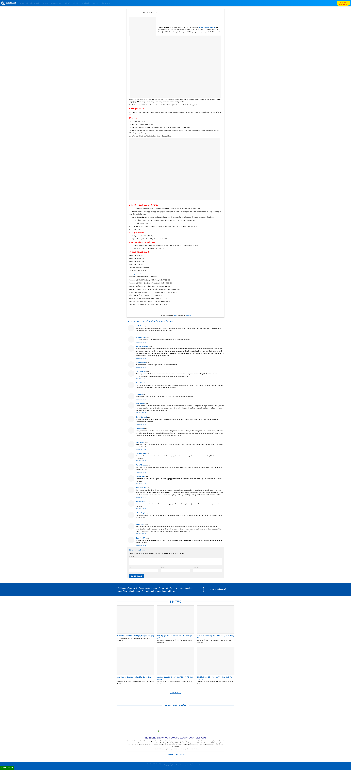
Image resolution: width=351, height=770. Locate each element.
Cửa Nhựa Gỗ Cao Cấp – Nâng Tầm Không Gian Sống (134, 678)
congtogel (139, 394)
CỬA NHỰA (45, 3)
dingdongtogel (141, 337)
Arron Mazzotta (141, 501)
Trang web (196, 567)
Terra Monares (141, 371)
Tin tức (175, 315)
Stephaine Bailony (142, 346)
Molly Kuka (139, 326)
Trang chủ (20, 3)
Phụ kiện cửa (85, 3)
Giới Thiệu (29, 3)
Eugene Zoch (140, 476)
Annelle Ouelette (141, 488)
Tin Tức (101, 3)
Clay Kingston (141, 453)
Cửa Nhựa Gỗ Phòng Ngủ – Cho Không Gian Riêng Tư (215, 637)
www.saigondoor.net (135, 274)
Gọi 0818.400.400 (7, 768)
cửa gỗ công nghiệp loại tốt (207, 27)
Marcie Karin (140, 524)
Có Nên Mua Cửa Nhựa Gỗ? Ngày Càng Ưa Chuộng (135, 636)
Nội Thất (68, 3)
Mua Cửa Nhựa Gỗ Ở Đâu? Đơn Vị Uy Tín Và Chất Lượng (175, 678)
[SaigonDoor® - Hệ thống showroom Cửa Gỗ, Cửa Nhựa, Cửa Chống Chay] (8, 3)
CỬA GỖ (36, 3)
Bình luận (132, 556)
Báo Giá (95, 3)
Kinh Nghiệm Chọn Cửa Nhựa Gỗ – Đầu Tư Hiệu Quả (174, 637)
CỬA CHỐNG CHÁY (56, 3)
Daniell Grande (141, 465)
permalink (188, 315)
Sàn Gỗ (75, 3)
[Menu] (113, 3)
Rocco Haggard (141, 417)
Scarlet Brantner (141, 383)
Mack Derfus (140, 442)
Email (162, 567)
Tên (130, 567)
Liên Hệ (107, 3)
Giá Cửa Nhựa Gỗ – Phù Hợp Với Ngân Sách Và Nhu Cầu (214, 678)
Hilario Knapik (141, 513)
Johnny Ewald (141, 362)
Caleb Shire (140, 428)
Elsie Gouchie (140, 538)
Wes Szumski (140, 403)
